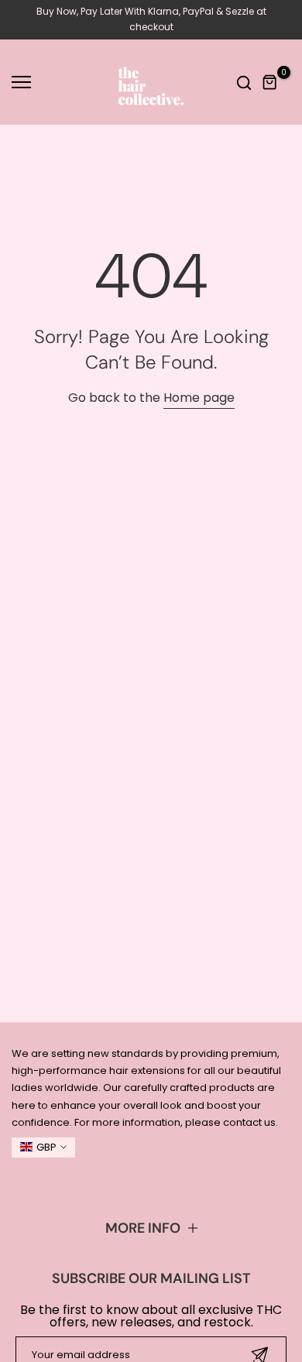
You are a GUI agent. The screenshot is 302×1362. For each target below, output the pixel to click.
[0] (270, 82)
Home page (199, 398)
